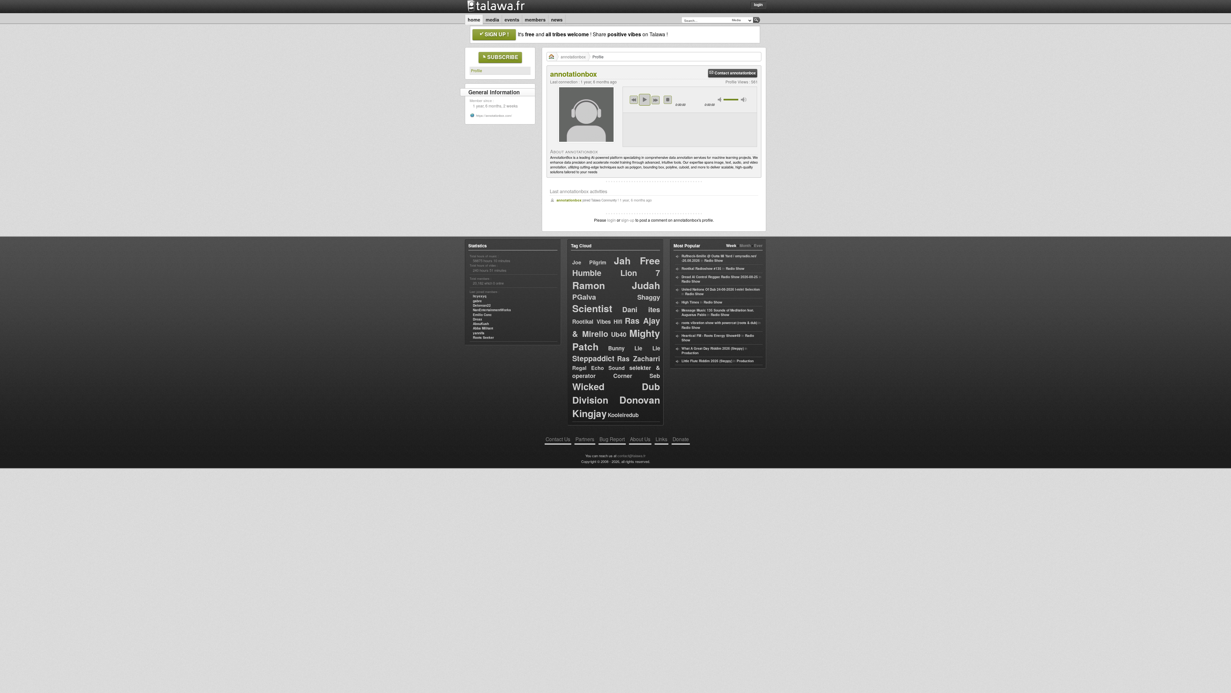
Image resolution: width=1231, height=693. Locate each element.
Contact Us (558, 438)
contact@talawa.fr (631, 455)
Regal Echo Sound (598, 368)
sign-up (627, 220)
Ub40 (618, 334)
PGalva (584, 297)
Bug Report (612, 438)
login (611, 220)
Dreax (477, 319)
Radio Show (713, 260)
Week (731, 245)
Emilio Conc (482, 314)
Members (535, 19)
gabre (477, 301)
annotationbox (573, 56)
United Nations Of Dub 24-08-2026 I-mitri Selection (721, 289)
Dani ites (641, 309)
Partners (584, 438)
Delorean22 (482, 305)
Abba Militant (483, 328)
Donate (681, 438)
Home (474, 19)
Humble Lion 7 (616, 272)
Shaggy (648, 297)
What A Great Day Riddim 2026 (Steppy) (713, 348)
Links (661, 438)
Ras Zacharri (638, 358)
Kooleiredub (623, 415)
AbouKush (481, 323)
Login (758, 4)
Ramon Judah (616, 285)
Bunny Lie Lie (634, 348)
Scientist (592, 308)
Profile (476, 70)
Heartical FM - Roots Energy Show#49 (711, 335)
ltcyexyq (479, 296)
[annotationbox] (586, 144)
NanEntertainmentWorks (492, 310)
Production (690, 353)
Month (745, 245)
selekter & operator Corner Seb (616, 372)
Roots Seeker (483, 337)
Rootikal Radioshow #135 (701, 268)
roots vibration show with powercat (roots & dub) (719, 323)
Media (492, 19)
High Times (690, 302)
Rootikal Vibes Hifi (597, 321)
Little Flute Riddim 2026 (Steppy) (707, 361)
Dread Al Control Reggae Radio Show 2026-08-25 (720, 277)
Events (512, 19)
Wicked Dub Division (616, 393)
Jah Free (637, 260)
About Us (640, 438)
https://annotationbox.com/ (494, 115)
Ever (758, 245)
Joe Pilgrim (589, 262)
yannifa (478, 333)
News (557, 19)
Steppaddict (593, 358)
